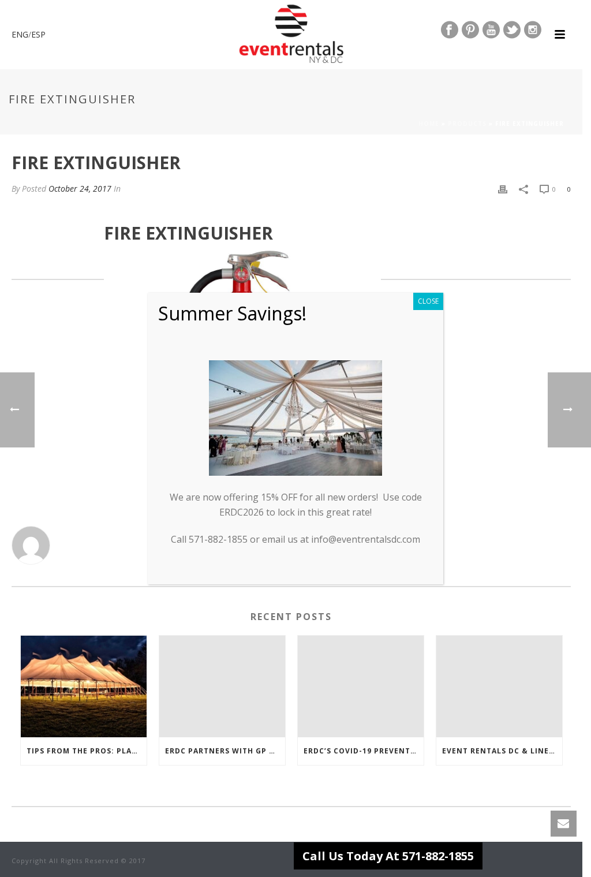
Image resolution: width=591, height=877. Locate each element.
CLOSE (428, 301)
